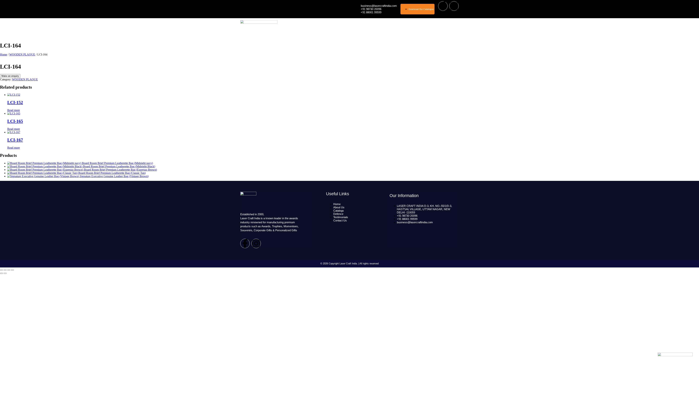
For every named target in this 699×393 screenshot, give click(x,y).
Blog (434, 28)
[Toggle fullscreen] (8, 270)
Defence (381, 28)
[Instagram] (454, 6)
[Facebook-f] (443, 6)
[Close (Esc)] (1, 270)
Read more (13, 110)
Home (348, 28)
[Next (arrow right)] (5, 273)
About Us (362, 28)
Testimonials (419, 28)
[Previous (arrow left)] (1, 273)
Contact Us (449, 28)
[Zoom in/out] (12, 270)
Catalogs (398, 28)
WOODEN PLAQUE (22, 54)
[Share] (5, 270)
